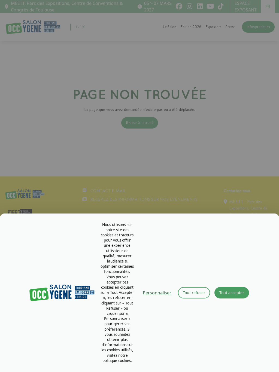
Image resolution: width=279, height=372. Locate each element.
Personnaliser (157, 293)
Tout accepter (231, 292)
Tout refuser (194, 292)
